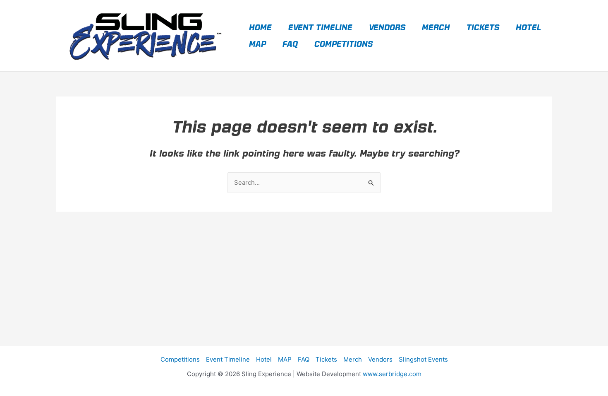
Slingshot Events (423, 359)
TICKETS (482, 27)
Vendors (380, 359)
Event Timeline (228, 359)
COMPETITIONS (343, 44)
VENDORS (387, 27)
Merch (352, 359)
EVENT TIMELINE (320, 27)
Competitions (180, 359)
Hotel (264, 359)
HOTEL (528, 27)
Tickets (326, 359)
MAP (257, 44)
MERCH (435, 27)
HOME (260, 27)
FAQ (289, 44)
